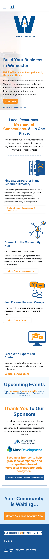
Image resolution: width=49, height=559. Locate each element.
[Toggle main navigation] (4, 7)
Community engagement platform (19, 549)
